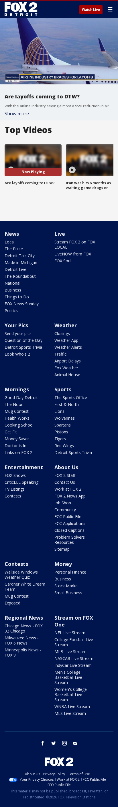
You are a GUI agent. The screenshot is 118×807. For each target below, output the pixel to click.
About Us (66, 467)
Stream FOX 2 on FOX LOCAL (74, 244)
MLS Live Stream (70, 713)
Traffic (60, 354)
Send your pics (18, 333)
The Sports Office (70, 397)
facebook (42, 743)
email (75, 743)
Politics (11, 310)
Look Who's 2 (17, 354)
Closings (62, 333)
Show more (17, 113)
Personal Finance (70, 572)
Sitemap (62, 549)
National (12, 283)
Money (63, 563)
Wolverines (64, 418)
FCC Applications (69, 523)
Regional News (24, 617)
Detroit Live (15, 269)
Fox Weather (66, 367)
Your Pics (16, 325)
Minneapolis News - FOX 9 (23, 652)
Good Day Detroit (21, 397)
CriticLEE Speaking (21, 482)
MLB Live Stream (70, 651)
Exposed (12, 603)
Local (10, 242)
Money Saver (17, 438)
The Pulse (14, 248)
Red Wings (64, 445)
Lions (59, 411)
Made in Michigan (21, 262)
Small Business (68, 592)
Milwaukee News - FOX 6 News (22, 640)
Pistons (61, 432)
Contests (13, 496)
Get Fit (11, 432)
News (12, 233)
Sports (62, 389)
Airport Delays (67, 361)
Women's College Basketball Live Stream (70, 694)
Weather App (66, 340)
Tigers (60, 438)
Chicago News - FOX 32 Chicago (24, 628)
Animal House (67, 374)
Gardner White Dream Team (25, 586)
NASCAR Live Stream (73, 658)
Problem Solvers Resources (69, 539)
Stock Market (66, 585)
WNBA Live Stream (72, 706)
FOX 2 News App (70, 496)
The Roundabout (20, 276)
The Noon (14, 404)
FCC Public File (67, 516)
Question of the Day (23, 340)
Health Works (17, 418)
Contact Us (64, 482)
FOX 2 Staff (64, 475)
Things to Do (17, 297)
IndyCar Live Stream (73, 665)
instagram (64, 743)
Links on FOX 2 (18, 452)
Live (59, 233)
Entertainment (24, 467)
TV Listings (15, 489)
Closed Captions (69, 530)
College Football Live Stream (73, 642)
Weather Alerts (68, 347)
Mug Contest (17, 411)
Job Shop (62, 502)
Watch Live (91, 10)
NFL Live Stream (69, 632)
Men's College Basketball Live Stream (68, 677)
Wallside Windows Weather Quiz (21, 574)
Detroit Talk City (20, 255)
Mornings (17, 389)
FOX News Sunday (22, 303)
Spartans (62, 425)
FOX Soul (62, 260)
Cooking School (19, 425)
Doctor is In (15, 445)
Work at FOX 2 (67, 489)
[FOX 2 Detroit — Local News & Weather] (21, 9)
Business (13, 290)
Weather (65, 325)
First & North (66, 404)
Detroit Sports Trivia (23, 347)
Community (65, 509)
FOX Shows (15, 475)
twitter (53, 743)
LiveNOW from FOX (72, 254)
